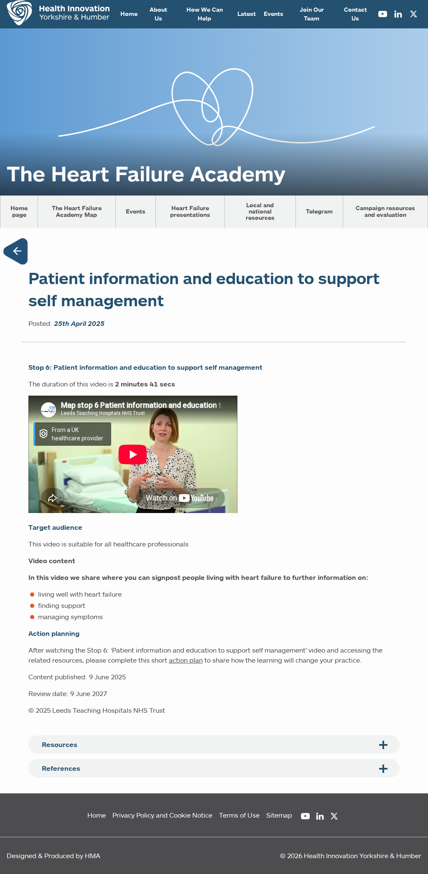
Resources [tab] (59, 744)
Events (273, 14)
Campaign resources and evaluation (385, 211)
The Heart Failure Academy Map (77, 211)
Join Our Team (312, 14)
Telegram (319, 211)
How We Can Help (204, 14)
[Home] (58, 14)
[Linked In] (398, 14)
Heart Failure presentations (190, 211)
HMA (92, 855)
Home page (19, 211)
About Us (158, 14)
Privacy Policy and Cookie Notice (162, 815)
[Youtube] (382, 14)
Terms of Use (239, 815)
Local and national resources (260, 211)
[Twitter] (413, 14)
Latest (246, 14)
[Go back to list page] (15, 252)
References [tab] (61, 768)
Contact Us (355, 14)
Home (129, 14)
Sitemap (279, 815)
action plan (186, 660)
